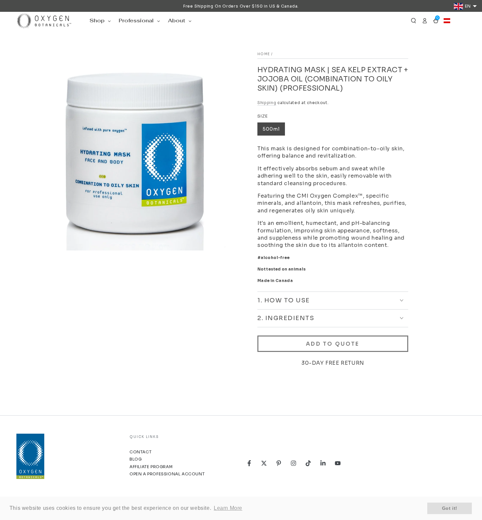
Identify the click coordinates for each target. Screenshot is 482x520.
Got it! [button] (449, 508)
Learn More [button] (228, 508)
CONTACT (140, 451)
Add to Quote (332, 343)
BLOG (136, 459)
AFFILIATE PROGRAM (151, 466)
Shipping (266, 102)
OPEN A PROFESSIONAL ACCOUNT (167, 473)
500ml (271, 129)
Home (263, 54)
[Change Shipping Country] (447, 21)
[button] (413, 20)
